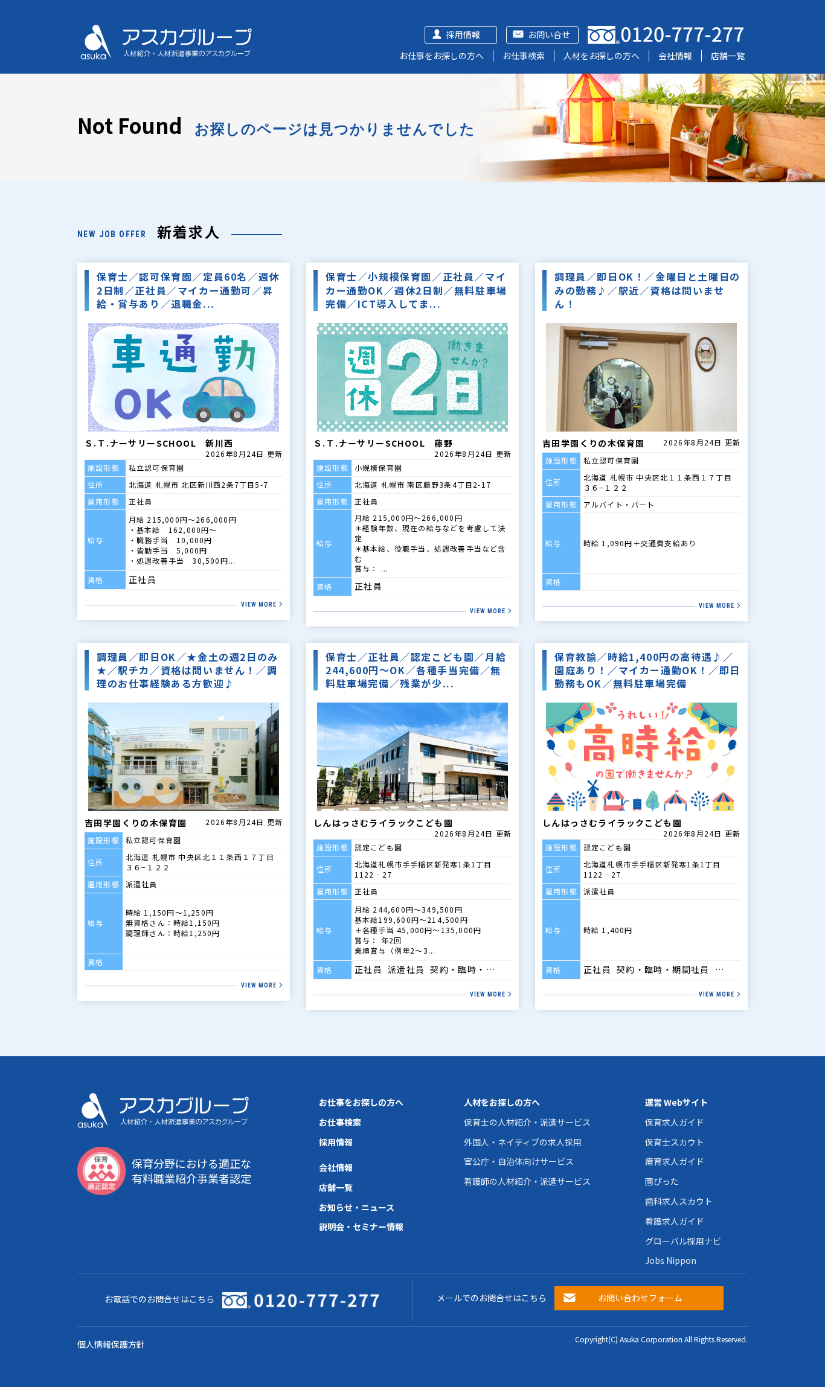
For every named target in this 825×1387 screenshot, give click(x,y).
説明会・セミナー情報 (361, 1226)
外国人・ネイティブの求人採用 (523, 1142)
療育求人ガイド (674, 1161)
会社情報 (675, 55)
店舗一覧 (728, 55)
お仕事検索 (523, 55)
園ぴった (662, 1181)
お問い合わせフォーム (640, 1298)
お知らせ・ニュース (356, 1207)
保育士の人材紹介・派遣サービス (527, 1122)
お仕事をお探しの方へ (441, 55)
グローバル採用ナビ (683, 1241)
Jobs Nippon (670, 1260)
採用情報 (463, 34)
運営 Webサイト (676, 1102)
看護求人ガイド (674, 1221)
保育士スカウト (674, 1142)
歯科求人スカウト (679, 1201)
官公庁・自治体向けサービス (519, 1161)
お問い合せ (549, 34)
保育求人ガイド (674, 1122)
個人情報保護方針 (111, 1344)
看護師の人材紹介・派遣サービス (527, 1181)
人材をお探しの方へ (601, 55)
